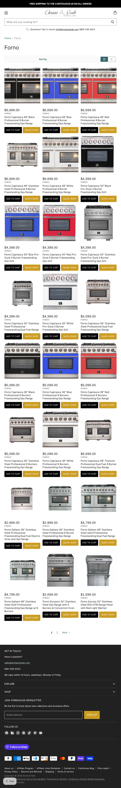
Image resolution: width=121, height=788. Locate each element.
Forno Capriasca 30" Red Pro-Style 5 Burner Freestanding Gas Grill (60, 257)
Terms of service (65, 771)
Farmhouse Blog (86, 768)
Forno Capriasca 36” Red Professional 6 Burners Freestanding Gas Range (95, 395)
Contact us (69, 768)
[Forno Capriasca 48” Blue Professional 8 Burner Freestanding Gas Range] (60, 85)
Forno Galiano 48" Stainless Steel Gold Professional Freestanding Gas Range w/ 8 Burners (21, 606)
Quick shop (31, 130)
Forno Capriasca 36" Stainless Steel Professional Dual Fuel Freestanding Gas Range (98, 326)
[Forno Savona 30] (99, 570)
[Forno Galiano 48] (99, 498)
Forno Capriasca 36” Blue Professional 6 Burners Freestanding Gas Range (57, 395)
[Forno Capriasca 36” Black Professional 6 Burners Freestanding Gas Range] (22, 360)
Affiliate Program (25, 768)
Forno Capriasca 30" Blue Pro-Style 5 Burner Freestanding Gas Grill (21, 257)
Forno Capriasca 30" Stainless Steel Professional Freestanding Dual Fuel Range (21, 326)
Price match (103, 768)
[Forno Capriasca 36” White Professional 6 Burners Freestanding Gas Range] (60, 429)
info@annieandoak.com (67, 29)
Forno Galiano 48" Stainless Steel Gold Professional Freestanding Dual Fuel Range (98, 532)
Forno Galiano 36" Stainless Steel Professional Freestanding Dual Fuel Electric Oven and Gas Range (22, 534)
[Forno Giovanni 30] (60, 570)
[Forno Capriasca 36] (99, 292)
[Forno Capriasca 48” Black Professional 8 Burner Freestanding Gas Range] (22, 85)
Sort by (43, 59)
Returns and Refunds (31, 771)
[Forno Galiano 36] (22, 498)
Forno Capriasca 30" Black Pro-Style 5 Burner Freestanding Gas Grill (96, 189)
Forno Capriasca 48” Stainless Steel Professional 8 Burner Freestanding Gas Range (21, 189)
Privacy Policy (11, 771)
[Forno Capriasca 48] (99, 429)
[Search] (112, 22)
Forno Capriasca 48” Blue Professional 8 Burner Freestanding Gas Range (57, 120)
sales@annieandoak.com (17, 662)
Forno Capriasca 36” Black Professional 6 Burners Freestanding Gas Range (19, 395)
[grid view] (104, 59)
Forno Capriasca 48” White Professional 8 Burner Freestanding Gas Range (58, 189)
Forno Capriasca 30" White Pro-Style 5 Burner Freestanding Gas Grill (58, 326)
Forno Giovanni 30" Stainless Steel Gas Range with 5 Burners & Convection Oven (59, 604)
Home (7, 38)
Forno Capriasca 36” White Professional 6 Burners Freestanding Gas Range (58, 464)
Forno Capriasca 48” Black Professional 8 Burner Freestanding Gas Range (19, 120)
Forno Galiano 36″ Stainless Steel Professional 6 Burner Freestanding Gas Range (58, 532)
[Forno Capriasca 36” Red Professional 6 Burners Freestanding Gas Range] (99, 360)
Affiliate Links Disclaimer (48, 768)
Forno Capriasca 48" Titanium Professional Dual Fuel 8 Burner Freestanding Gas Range (99, 464)
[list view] (111, 59)
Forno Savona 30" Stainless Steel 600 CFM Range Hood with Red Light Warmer (97, 604)
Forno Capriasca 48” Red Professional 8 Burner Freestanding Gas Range (95, 120)
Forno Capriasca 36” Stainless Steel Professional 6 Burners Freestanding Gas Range (21, 464)
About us (8, 768)
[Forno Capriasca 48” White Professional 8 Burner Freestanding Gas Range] (60, 154)
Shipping (49, 771)
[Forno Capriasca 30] (99, 154)
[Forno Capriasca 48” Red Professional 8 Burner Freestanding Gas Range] (99, 85)
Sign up (92, 714)
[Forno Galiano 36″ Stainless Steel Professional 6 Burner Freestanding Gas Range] (60, 498)
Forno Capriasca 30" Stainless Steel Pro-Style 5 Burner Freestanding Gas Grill (98, 257)
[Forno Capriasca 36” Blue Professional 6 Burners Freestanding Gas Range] (60, 360)
